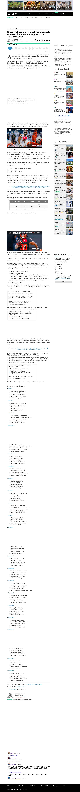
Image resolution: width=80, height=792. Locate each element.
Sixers (26, 17)
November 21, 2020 (25, 318)
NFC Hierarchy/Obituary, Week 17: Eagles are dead (24, 186)
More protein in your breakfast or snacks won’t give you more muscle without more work (62, 136)
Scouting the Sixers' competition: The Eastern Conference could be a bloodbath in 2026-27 (63, 50)
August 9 (10, 388)
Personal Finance (58, 187)
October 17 (10, 503)
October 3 (10, 478)
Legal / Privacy (44, 785)
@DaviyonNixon (14, 313)
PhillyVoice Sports (21, 686)
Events (54, 13)
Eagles (16, 17)
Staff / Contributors (55, 786)
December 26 (11, 670)
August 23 (10, 400)
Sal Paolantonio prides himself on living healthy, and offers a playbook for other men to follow (63, 129)
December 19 (11, 629)
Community (57, 208)
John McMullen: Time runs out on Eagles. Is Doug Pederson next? (28, 348)
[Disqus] (28, 734)
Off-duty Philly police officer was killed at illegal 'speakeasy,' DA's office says (62, 53)
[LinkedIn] (40, 40)
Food (56, 100)
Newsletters (47, 17)
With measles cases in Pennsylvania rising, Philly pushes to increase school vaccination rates (63, 56)
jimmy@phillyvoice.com (20, 697)
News (30, 13)
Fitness (56, 145)
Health (38, 13)
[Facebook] (35, 40)
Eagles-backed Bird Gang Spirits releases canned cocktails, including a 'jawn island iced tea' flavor (63, 59)
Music (56, 93)
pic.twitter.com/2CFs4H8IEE (15, 170)
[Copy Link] (49, 40)
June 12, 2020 (23, 378)
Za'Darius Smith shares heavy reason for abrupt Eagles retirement (62, 65)
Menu (9, 14)
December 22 (11, 658)
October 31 (10, 527)
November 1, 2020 (24, 304)
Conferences (57, 201)
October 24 (10, 515)
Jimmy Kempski (17, 39)
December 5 (11, 605)
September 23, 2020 (18, 171)
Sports (62, 13)
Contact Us (32, 785)
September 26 (11, 466)
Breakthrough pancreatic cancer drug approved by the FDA (62, 119)
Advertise (20, 785)
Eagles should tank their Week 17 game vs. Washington (33, 348)
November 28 (11, 592)
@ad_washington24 (27, 365)
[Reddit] (42, 40)
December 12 (11, 617)
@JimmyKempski (29, 684)
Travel (56, 166)
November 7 (11, 556)
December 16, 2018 (25, 103)
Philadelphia (21, 699)
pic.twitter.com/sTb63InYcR (25, 317)
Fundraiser (57, 180)
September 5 (11, 413)
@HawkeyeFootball (26, 291)
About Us (9, 785)
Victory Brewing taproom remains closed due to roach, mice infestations (62, 62)
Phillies (31, 17)
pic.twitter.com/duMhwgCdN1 (22, 302)
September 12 (11, 425)
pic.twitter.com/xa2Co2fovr (27, 376)
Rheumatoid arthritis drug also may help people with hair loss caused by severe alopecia (62, 122)
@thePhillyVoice (38, 684)
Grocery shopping (27, 699)
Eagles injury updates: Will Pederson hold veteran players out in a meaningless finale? (31, 186)
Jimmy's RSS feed (13, 689)
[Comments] (45, 40)
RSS (64, 785)
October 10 (10, 490)
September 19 (11, 453)
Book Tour (57, 152)
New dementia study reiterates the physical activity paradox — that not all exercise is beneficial (62, 132)
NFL (14, 43)
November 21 (11, 580)
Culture (46, 13)
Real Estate (57, 159)
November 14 (11, 568)
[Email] (47, 40)
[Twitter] (38, 40)
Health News (57, 86)
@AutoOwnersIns (14, 317)
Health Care (57, 229)
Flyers (21, 17)
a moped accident (46, 67)
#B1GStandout (12, 314)
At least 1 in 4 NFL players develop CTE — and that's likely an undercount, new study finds (63, 125)
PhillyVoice (15, 14)
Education (57, 72)
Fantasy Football (38, 17)
